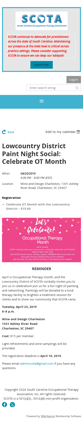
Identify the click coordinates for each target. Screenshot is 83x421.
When (6, 173)
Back (11, 132)
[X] (12, 404)
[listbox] (63, 131)
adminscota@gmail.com (36, 363)
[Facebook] (4, 404)
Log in (74, 79)
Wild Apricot (48, 416)
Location (7, 184)
